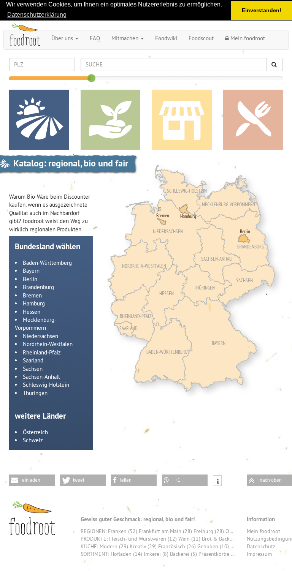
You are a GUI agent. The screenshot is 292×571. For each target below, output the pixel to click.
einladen (31, 480)
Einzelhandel (182, 120)
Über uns (63, 38)
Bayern (31, 270)
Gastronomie (253, 120)
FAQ (95, 38)
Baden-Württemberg (47, 262)
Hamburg (34, 303)
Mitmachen (125, 38)
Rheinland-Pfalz (42, 352)
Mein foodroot (247, 38)
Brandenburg (38, 287)
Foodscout (201, 38)
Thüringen (35, 393)
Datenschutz (261, 546)
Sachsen (33, 368)
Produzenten (111, 120)
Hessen (31, 311)
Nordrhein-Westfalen (48, 344)
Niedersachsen (40, 336)
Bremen (32, 295)
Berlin (30, 279)
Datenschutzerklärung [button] (37, 14)
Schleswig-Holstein (46, 384)
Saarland (33, 360)
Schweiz (33, 440)
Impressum (259, 553)
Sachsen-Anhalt (41, 376)
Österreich (35, 432)
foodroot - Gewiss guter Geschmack (32, 518)
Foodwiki (166, 38)
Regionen (39, 120)
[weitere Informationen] (217, 481)
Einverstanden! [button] (261, 10)
